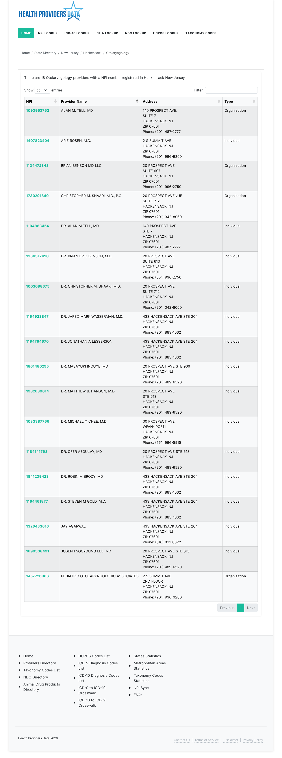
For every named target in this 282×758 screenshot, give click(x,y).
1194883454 (37, 226)
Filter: (199, 90)
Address (150, 101)
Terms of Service (207, 740)
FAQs (138, 695)
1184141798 (37, 451)
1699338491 (37, 551)
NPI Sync (141, 688)
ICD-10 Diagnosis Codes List (98, 678)
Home (25, 53)
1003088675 (37, 286)
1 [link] (240, 608)
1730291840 (37, 195)
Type (228, 101)
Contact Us (182, 740)
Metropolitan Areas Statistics (150, 666)
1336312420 (37, 256)
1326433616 (37, 526)
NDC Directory (35, 677)
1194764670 (37, 341)
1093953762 (37, 110)
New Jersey (70, 53)
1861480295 (37, 366)
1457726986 (37, 576)
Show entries (43, 90)
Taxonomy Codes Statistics (148, 678)
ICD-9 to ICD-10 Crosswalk (92, 690)
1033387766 (37, 421)
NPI (29, 101)
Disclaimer (230, 740)
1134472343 (37, 165)
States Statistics (147, 656)
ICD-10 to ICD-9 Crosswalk (92, 703)
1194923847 (37, 316)
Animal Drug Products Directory (41, 687)
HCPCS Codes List (94, 656)
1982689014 (37, 391)
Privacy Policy (253, 740)
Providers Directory (39, 663)
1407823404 (37, 140)
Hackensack (92, 53)
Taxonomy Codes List (41, 670)
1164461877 (37, 501)
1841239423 (37, 476)
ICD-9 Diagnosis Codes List (98, 666)
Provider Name (74, 101)
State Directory (45, 53)
